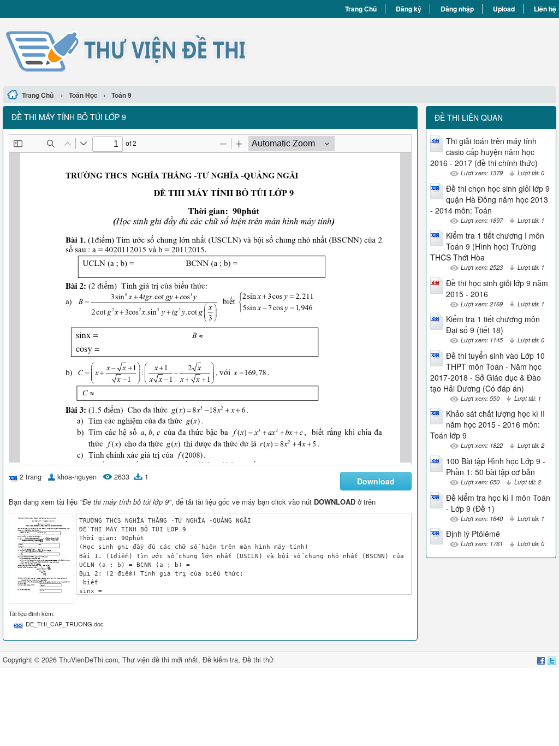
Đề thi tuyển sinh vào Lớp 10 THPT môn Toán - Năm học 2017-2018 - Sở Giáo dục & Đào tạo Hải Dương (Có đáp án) (487, 372)
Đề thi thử (257, 660)
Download (376, 481)
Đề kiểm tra (220, 660)
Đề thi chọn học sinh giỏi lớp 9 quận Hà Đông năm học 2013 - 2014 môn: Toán (490, 199)
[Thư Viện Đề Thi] (141, 50)
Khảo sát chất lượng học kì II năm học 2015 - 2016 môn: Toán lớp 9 (487, 424)
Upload (504, 9)
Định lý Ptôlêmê (473, 533)
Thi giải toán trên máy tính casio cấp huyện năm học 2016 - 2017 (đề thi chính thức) (484, 151)
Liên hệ (545, 9)
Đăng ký (408, 9)
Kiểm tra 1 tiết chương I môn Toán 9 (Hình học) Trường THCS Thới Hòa (487, 246)
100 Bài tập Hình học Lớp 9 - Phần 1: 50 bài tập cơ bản (495, 466)
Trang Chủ (361, 9)
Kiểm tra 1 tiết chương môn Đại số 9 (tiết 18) (493, 324)
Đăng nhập (457, 9)
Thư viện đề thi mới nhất (160, 660)
